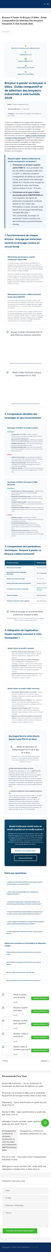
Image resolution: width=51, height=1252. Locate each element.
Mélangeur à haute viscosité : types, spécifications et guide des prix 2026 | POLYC (24, 1122)
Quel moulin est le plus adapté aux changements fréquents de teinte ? (22, 893)
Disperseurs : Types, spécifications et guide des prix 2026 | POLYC (24, 1103)
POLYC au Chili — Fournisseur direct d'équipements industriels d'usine (24, 1158)
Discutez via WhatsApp (25, 858)
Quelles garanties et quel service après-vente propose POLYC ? (24, 932)
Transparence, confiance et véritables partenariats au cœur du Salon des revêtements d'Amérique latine (33, 1132)
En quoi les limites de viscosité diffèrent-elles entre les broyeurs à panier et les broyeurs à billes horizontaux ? (24, 913)
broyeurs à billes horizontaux (16, 138)
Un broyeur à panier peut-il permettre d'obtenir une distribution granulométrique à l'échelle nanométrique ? (24, 903)
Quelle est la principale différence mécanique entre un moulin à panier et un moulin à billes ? (24, 883)
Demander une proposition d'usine (25, 850)
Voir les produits (40, 998)
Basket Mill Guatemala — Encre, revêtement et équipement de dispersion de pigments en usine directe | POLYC (22, 1084)
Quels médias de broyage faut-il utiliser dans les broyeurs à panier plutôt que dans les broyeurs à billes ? (25, 922)
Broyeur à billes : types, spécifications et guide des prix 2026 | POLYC (24, 1113)
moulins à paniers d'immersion (35, 135)
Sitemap (34, 1247)
